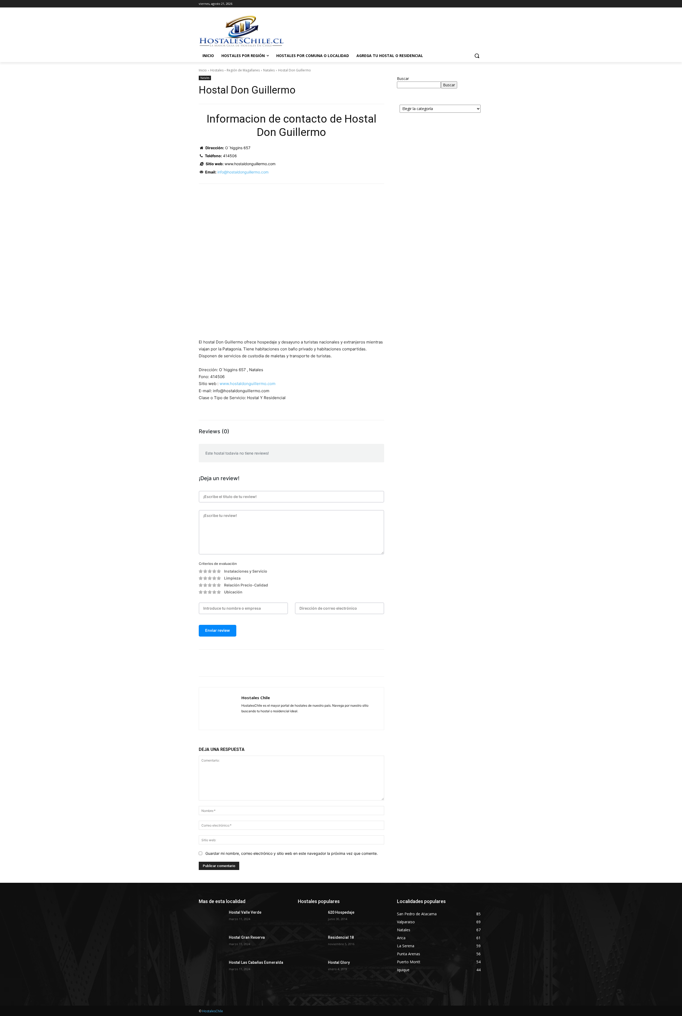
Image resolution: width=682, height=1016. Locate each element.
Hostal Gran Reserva (247, 937)
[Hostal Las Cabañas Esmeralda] (212, 969)
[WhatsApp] (274, 663)
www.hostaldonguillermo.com (247, 383)
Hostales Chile (255, 697)
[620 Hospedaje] (311, 919)
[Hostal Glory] (311, 969)
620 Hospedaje (341, 912)
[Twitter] (249, 663)
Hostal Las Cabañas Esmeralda (256, 962)
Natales (269, 70)
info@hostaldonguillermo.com (243, 172)
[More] (286, 663)
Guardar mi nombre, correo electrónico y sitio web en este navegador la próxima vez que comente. (291, 853)
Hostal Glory (339, 962)
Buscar (403, 78)
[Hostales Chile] (220, 708)
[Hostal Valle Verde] (212, 919)
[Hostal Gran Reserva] (212, 944)
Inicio (203, 70)
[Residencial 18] (311, 944)
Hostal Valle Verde (245, 912)
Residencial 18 (341, 937)
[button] (476, 55)
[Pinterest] (261, 663)
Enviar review (217, 630)
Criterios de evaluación (218, 563)
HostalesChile (212, 1011)
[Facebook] (237, 663)
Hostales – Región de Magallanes (235, 70)
